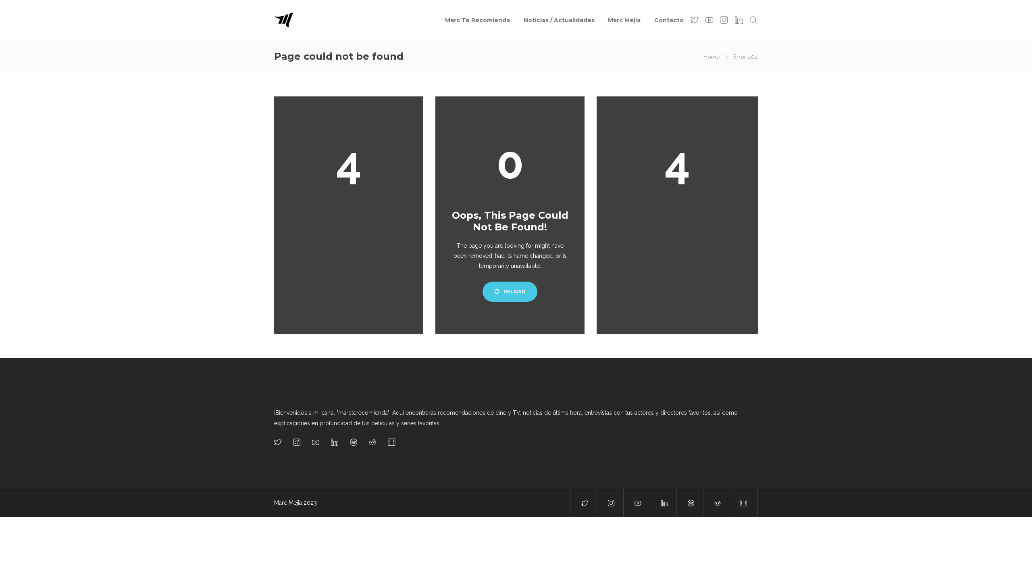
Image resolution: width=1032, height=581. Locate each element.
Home (711, 57)
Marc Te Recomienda (477, 20)
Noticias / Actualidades (559, 20)
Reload (513, 291)
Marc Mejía (624, 20)
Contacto (669, 20)
